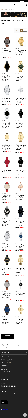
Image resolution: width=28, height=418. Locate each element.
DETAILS (22, 1)
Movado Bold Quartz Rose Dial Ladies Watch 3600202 (20, 197)
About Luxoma (4, 365)
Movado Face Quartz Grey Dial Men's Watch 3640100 (7, 295)
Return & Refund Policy (12, 413)
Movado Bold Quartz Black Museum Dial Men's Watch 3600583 (20, 222)
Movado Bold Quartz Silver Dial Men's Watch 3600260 (7, 246)
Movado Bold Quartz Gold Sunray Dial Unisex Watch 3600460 (20, 147)
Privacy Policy (3, 413)
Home (2, 9)
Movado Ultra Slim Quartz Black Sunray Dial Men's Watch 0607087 (7, 270)
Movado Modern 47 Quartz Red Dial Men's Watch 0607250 (6, 172)
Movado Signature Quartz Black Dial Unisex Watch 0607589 (20, 172)
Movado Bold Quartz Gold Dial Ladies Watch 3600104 (20, 319)
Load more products (7, 336)
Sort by (17, 29)
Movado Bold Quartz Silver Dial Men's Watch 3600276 (7, 100)
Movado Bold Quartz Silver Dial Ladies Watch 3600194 (20, 100)
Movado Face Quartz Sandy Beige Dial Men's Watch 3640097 (7, 197)
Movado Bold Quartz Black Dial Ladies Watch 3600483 (20, 123)
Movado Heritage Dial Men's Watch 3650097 (7, 221)
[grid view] (21, 30)
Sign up (4, 402)
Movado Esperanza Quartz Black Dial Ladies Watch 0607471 (20, 295)
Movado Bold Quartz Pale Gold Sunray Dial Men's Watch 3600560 (20, 270)
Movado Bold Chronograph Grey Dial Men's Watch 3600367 (6, 52)
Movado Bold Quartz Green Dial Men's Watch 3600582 (20, 76)
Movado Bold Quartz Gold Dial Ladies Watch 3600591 (7, 147)
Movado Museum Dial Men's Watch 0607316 (7, 319)
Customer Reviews (4, 374)
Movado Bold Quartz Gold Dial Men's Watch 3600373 (20, 52)
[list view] (25, 30)
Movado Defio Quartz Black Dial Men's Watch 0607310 (7, 123)
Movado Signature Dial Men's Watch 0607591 (6, 76)
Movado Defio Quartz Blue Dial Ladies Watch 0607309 (20, 246)
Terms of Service (21, 413)
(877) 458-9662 (8, 362)
